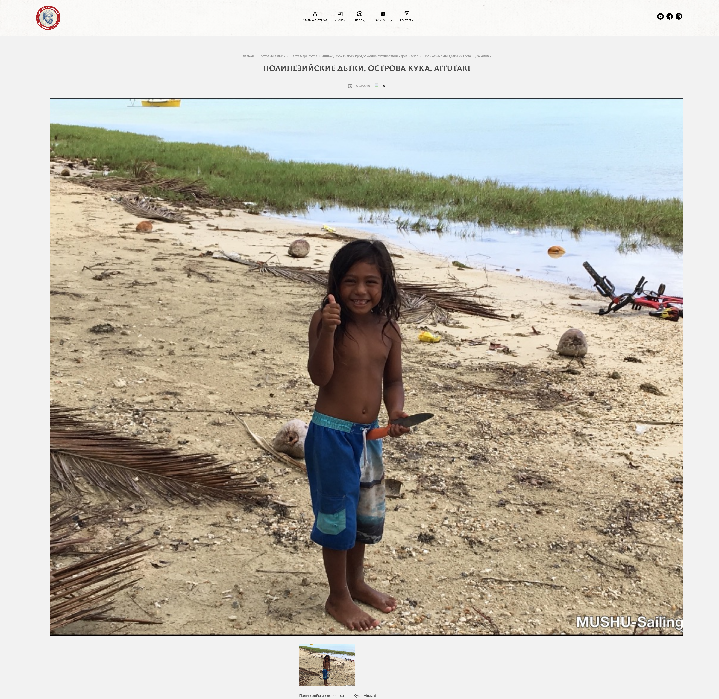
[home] (48, 18)
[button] (359, 18)
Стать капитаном (315, 20)
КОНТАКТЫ (407, 20)
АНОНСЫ (340, 20)
